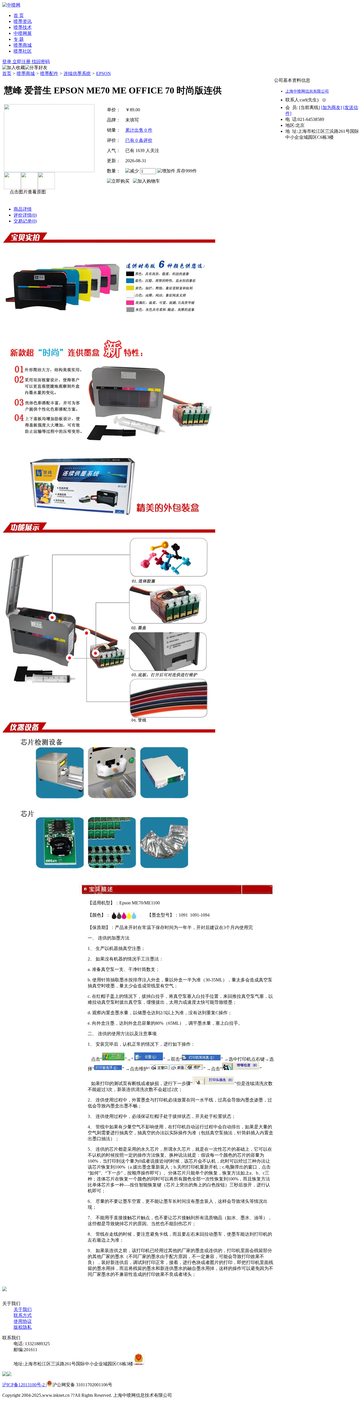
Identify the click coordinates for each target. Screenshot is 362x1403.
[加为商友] (331, 107)
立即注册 (22, 61)
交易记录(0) (25, 221)
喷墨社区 (23, 51)
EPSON (103, 73)
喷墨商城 (23, 45)
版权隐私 (23, 1327)
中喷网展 (23, 33)
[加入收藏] (13, 68)
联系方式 (23, 1315)
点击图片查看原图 (27, 191)
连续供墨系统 (77, 73)
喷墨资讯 (23, 21)
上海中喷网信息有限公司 (307, 91)
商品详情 (23, 209)
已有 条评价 (138, 140)
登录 (7, 61)
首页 (6, 73)
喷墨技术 (23, 27)
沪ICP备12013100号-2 (24, 1384)
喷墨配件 (49, 73)
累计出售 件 (138, 130)
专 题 (19, 39)
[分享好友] (36, 68)
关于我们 (23, 1309)
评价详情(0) (25, 215)
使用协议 (23, 1321)
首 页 (19, 15)
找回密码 (41, 61)
